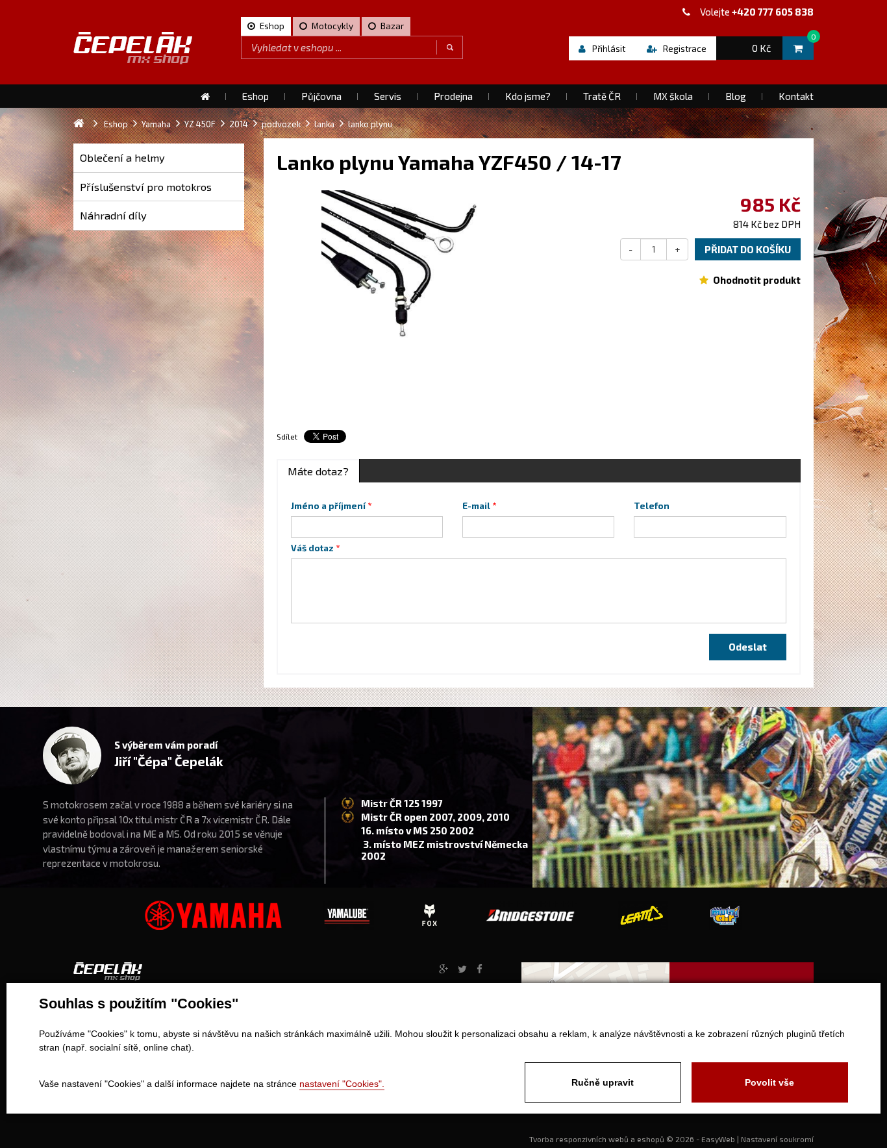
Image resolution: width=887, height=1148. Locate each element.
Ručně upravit (602, 1082)
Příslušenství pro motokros (146, 187)
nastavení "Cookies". (341, 1084)
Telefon (651, 506)
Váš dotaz (312, 548)
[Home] (205, 96)
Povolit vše (769, 1082)
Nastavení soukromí (777, 1138)
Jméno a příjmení (328, 506)
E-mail (476, 506)
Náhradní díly (113, 215)
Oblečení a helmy (122, 157)
